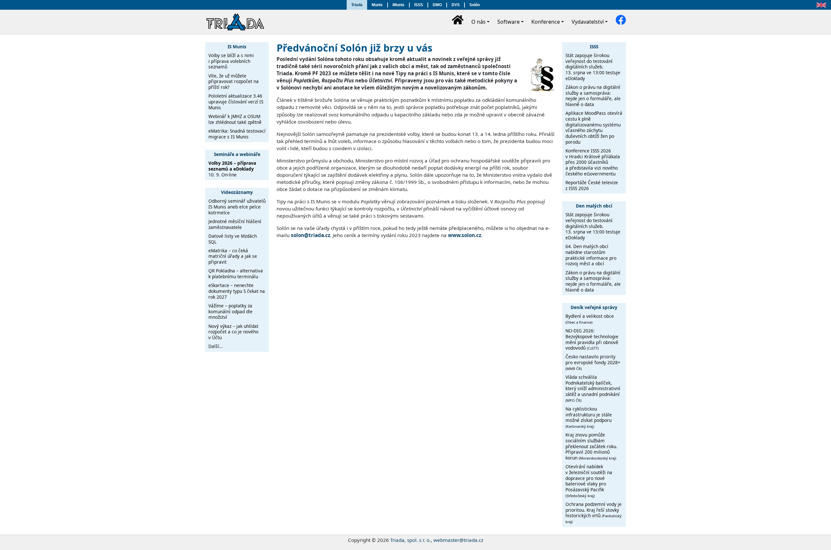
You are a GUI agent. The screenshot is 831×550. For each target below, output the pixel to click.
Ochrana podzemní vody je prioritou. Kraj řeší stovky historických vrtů (593, 512)
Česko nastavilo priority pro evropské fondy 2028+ (592, 362)
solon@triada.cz (310, 235)
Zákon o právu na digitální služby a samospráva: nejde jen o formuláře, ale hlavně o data (593, 95)
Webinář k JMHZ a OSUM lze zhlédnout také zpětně (235, 119)
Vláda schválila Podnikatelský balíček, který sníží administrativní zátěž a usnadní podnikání (592, 388)
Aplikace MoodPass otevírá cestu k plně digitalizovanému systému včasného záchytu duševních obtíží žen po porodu (593, 127)
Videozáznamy (237, 192)
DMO (437, 5)
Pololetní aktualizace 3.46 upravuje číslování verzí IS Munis (235, 101)
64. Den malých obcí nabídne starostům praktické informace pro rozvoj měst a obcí (590, 255)
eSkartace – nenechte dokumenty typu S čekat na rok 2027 (236, 291)
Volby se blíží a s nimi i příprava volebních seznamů (231, 61)
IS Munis (237, 46)
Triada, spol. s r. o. (410, 540)
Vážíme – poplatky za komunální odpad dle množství (230, 311)
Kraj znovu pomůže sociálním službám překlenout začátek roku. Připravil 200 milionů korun (591, 446)
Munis (377, 5)
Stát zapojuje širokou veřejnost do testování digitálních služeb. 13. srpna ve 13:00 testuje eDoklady (592, 66)
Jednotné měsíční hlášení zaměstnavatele (234, 224)
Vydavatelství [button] (588, 21)
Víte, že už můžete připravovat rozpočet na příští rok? (233, 81)
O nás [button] (478, 21)
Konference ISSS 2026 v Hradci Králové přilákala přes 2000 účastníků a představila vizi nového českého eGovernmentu (592, 162)
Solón (474, 5)
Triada (357, 5)
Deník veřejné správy (594, 307)
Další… (215, 346)
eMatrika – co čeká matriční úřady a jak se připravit (232, 256)
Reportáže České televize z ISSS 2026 (591, 185)
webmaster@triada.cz (458, 540)
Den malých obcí (594, 206)
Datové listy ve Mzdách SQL (232, 239)
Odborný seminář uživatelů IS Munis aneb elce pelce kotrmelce (237, 206)
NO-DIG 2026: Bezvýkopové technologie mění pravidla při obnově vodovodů (591, 339)
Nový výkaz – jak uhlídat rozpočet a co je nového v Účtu (233, 332)
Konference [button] (545, 21)
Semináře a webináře (237, 154)
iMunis (398, 5)
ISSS (418, 5)
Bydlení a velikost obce (589, 319)
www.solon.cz (464, 235)
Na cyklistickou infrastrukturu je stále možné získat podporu (588, 417)
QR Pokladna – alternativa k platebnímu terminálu (235, 274)
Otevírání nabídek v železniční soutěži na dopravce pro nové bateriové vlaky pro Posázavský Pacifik (588, 480)
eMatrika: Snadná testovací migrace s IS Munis (237, 134)
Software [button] (508, 21)
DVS (456, 5)
